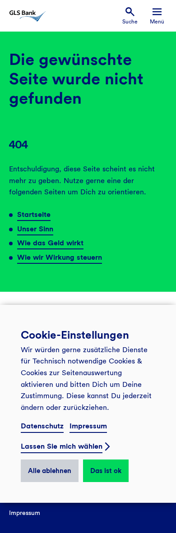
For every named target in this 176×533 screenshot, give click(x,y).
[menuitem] (130, 16)
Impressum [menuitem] (24, 512)
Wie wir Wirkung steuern (59, 257)
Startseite (34, 214)
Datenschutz (42, 426)
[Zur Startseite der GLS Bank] (27, 16)
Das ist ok (105, 471)
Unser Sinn (35, 229)
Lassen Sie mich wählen (61, 446)
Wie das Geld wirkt (50, 243)
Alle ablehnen (49, 471)
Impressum (88, 426)
